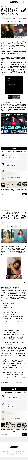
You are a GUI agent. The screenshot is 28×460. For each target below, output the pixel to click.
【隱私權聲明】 (22, 451)
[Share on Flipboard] (14, 22)
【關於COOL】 (5, 451)
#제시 (18, 316)
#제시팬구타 (7, 363)
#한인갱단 (11, 318)
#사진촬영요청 (21, 363)
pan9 (8, 222)
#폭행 (9, 338)
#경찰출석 (14, 363)
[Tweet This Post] (11, 22)
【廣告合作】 (17, 451)
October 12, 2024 (8, 344)
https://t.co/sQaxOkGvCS (9, 365)
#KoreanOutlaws (19, 318)
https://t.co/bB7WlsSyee (9, 320)
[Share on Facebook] (8, 22)
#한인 (12, 374)
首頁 (2, 6)
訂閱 (24, 194)
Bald (8, 18)
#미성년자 (14, 338)
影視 (8, 211)
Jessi (10, 142)
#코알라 (6, 318)
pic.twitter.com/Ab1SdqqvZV (10, 339)
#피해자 (16, 374)
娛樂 (5, 211)
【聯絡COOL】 (11, 451)
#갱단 (20, 374)
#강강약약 (22, 338)
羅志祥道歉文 (19, 382)
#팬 (18, 338)
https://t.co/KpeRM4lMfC (15, 376)
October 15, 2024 (20, 378)
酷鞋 (5, 6)
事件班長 (13, 382)
